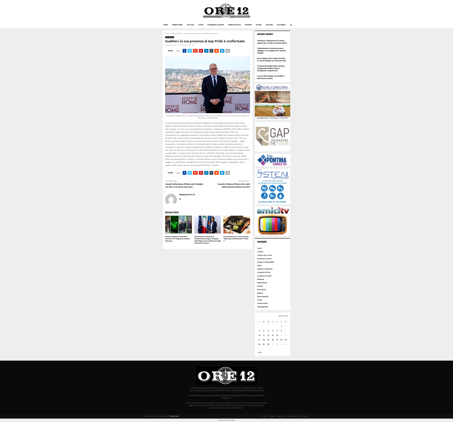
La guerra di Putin (264, 272)
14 (277, 335)
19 (268, 340)
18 (264, 340)
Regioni (248, 25)
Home (165, 25)
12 (268, 335)
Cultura (269, 25)
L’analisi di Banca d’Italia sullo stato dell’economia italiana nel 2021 (234, 185)
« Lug (259, 352)
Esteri (258, 25)
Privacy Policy (174, 416)
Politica (190, 25)
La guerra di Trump (264, 276)
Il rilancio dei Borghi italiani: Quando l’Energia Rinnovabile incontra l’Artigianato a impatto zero (271, 68)
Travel (259, 300)
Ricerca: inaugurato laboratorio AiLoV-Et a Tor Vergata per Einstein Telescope (177, 238)
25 (264, 344)
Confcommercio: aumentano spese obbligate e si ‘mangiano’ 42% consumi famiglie (271, 50)
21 (277, 340)
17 (259, 340)
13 (273, 335)
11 (264, 335)
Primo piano (177, 25)
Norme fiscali (262, 283)
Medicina (260, 279)
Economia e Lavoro (216, 25)
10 (259, 335)
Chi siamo (281, 25)
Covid (200, 25)
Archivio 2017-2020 (293, 416)
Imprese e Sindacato (265, 269)
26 (268, 344)
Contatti (304, 416)
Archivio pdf (281, 416)
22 (281, 340)
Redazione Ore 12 (172, 45)
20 (273, 340)
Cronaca (260, 252)
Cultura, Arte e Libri (264, 255)
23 (286, 340)
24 (259, 344)
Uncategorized (262, 307)
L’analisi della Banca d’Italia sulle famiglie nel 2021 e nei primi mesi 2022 (184, 185)
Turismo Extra (262, 303)
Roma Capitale (234, 25)
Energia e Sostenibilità (265, 262)
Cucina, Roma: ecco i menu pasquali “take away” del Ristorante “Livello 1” (236, 238)
